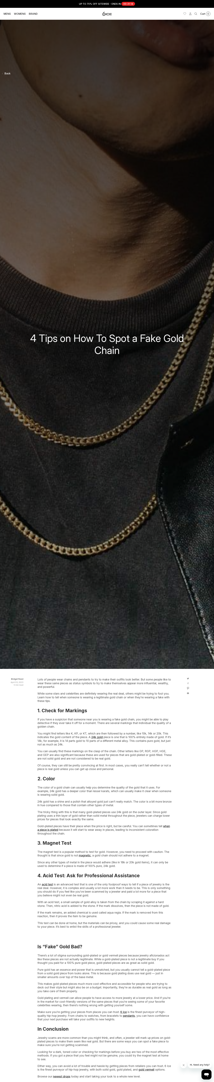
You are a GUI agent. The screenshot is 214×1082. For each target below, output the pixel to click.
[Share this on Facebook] (188, 683)
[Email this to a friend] (188, 693)
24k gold (97, 737)
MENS (7, 13)
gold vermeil (146, 1069)
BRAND (33, 13)
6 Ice (123, 1012)
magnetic (85, 855)
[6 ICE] (107, 14)
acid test (47, 884)
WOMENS (20, 13)
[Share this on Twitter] (188, 678)
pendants (129, 1015)
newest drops (61, 1076)
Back (7, 73)
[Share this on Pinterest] (188, 688)
